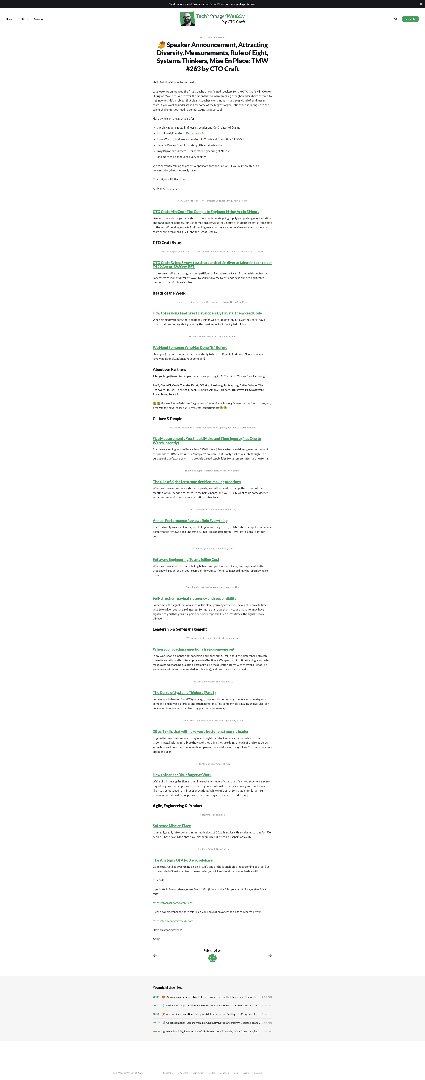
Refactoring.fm (195, 133)
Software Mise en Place (172, 825)
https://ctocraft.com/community (173, 903)
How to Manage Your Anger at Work (182, 774)
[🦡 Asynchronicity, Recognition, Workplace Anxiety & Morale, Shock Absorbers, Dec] (212, 1031)
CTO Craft (23, 18)
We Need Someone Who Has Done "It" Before (190, 347)
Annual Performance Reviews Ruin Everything (190, 520)
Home (9, 18)
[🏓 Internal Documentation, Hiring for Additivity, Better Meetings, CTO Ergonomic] (212, 1014)
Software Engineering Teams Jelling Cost (186, 559)
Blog (236, 1073)
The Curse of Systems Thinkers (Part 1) (184, 692)
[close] (421, 4)
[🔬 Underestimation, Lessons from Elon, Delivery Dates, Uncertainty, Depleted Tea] (212, 1023)
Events (246, 1073)
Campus (258, 1073)
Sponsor (39, 18)
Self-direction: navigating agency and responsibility (194, 598)
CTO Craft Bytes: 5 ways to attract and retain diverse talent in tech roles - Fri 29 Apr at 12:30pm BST (212, 264)
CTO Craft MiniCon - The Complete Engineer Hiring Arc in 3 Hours (206, 211)
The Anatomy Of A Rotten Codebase (183, 860)
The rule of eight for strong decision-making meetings (197, 481)
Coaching (224, 1073)
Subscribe (410, 18)
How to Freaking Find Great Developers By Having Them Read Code (207, 313)
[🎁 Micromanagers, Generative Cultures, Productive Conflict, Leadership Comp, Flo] (212, 997)
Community (198, 1073)
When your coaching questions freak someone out (194, 649)
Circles (212, 1073)
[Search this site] (395, 18)
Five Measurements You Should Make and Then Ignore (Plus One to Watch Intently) (207, 440)
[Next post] (270, 955)
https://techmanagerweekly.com (173, 921)
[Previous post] (155, 955)
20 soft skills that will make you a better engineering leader (201, 731)
